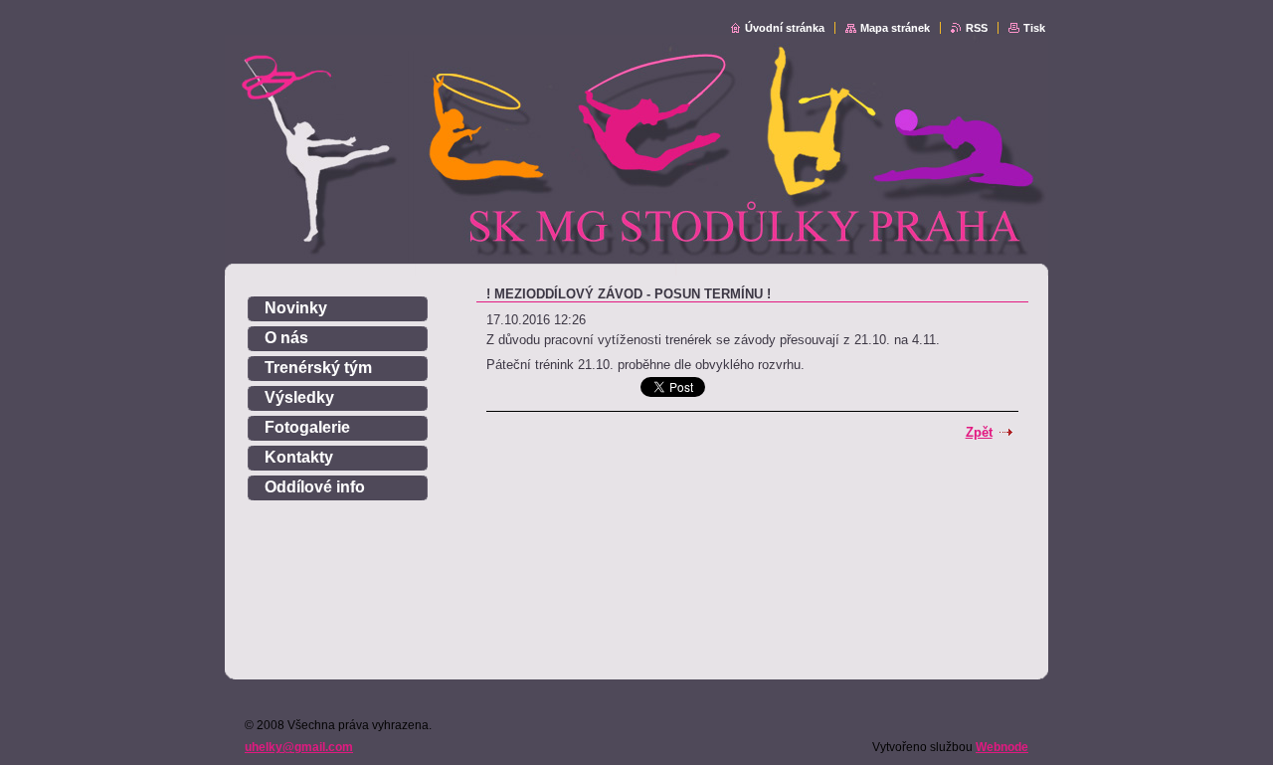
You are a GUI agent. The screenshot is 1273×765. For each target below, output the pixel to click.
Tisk (1034, 28)
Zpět (979, 432)
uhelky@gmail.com (299, 747)
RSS (977, 28)
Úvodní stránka (784, 28)
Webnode (1002, 747)
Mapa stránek (895, 28)
